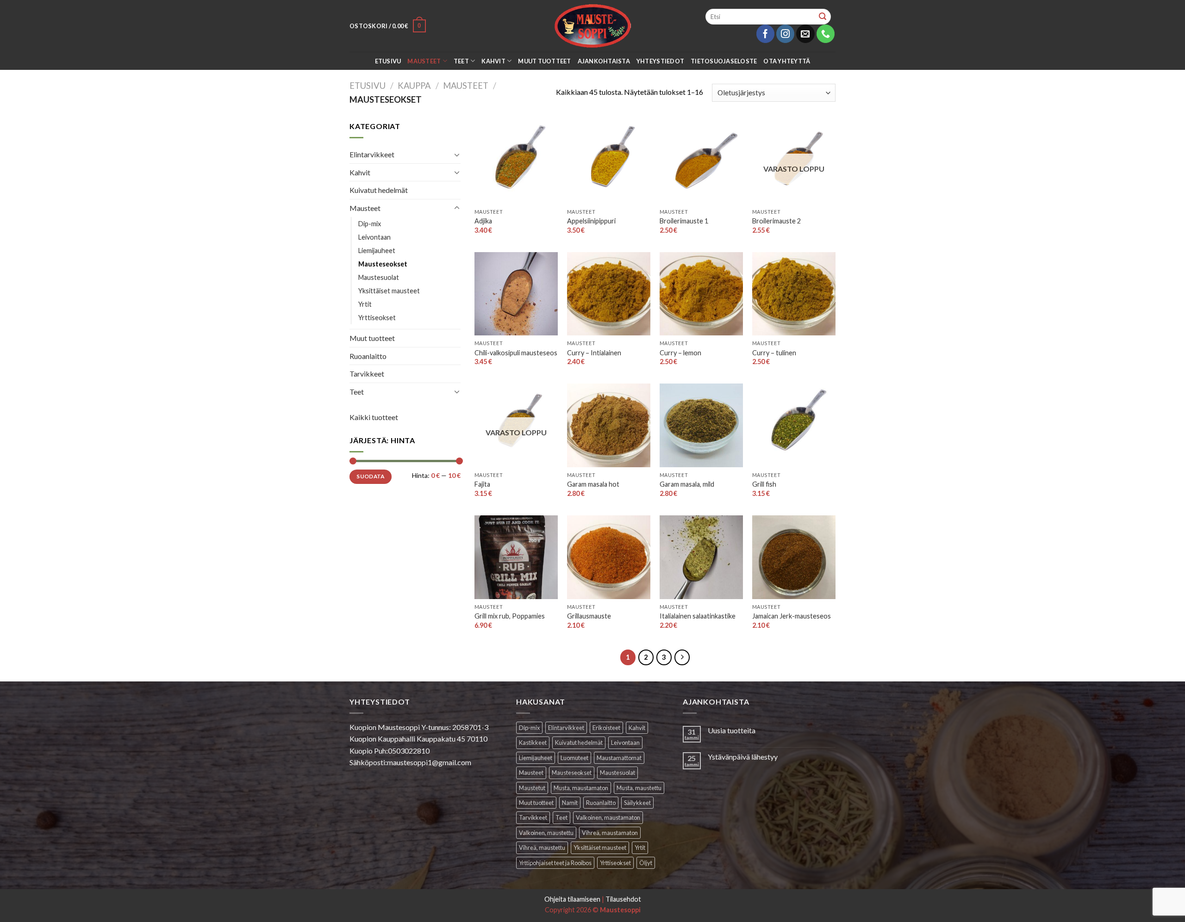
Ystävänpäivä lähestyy (743, 756)
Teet (461, 61)
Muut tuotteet (544, 61)
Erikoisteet (606, 727)
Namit (570, 802)
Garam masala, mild (687, 484)
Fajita (482, 484)
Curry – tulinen (774, 353)
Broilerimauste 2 (776, 221)
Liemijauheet (376, 250)
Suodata (370, 476)
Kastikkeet (533, 742)
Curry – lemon (680, 353)
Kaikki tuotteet (373, 417)
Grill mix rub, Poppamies (509, 616)
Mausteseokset (382, 264)
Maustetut (532, 788)
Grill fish (764, 484)
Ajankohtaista (604, 61)
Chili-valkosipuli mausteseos (515, 353)
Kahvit (493, 61)
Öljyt (645, 862)
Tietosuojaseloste (724, 61)
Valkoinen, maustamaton (608, 817)
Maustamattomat (619, 757)
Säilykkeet (637, 802)
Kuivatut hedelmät (378, 190)
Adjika (483, 221)
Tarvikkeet (366, 373)
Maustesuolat (378, 277)
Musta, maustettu (639, 788)
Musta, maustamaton (581, 788)
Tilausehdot (623, 899)
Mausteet (424, 61)
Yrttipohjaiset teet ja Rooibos (555, 862)
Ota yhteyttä (786, 61)
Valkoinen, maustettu (546, 832)
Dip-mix (369, 224)
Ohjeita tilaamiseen (572, 899)
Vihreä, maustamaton (610, 832)
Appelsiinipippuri (591, 221)
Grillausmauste (589, 616)
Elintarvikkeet (371, 154)
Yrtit (365, 304)
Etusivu (388, 61)
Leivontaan (374, 237)
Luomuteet (574, 757)
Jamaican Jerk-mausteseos (791, 616)
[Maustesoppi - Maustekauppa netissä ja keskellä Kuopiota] (593, 26)
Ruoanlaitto (368, 356)
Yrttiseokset (377, 318)
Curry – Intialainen (594, 353)
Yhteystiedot (660, 61)
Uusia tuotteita (731, 730)
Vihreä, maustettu (542, 847)
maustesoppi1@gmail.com (429, 762)
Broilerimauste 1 (684, 221)
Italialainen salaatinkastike (698, 616)
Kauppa (414, 85)
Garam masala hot (593, 484)
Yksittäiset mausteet (389, 291)
